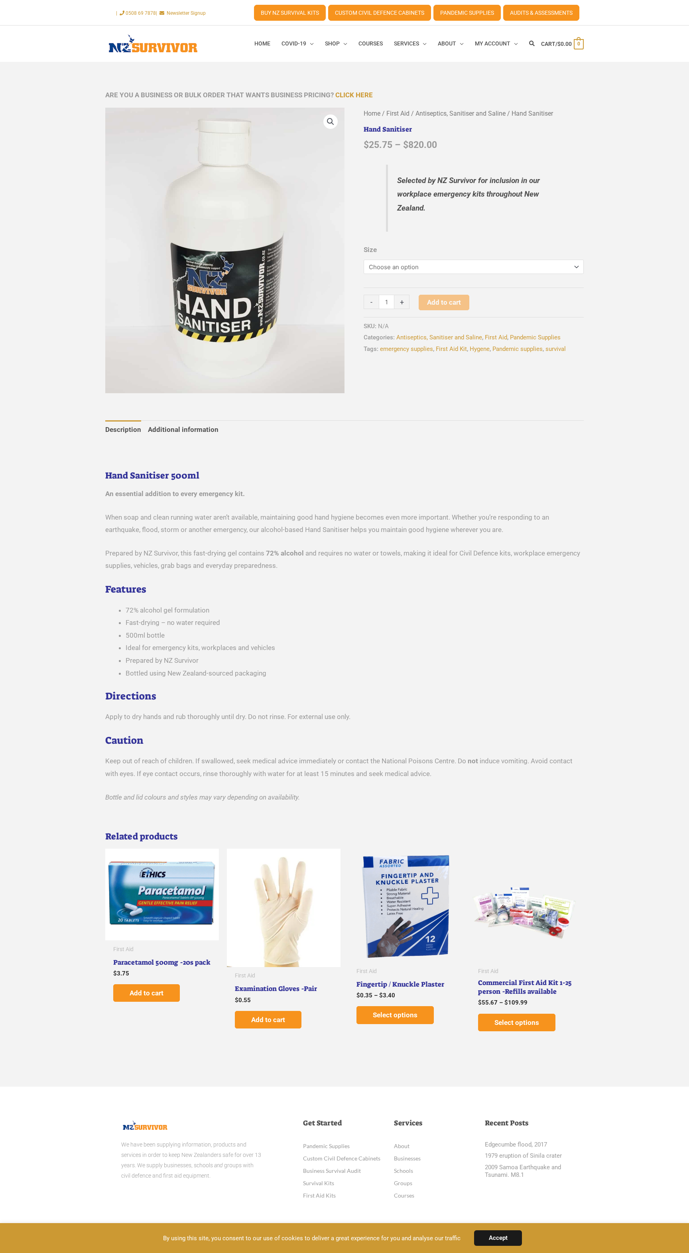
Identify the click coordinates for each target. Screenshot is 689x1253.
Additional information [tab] (183, 429)
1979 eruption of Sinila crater (523, 1155)
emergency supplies (406, 349)
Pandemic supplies (517, 349)
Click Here (354, 95)
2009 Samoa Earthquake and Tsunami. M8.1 (523, 1171)
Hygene (480, 349)
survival (555, 349)
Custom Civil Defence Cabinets (379, 13)
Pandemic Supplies (467, 13)
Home (372, 113)
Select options (395, 1015)
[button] (330, 121)
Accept (498, 1237)
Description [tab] (123, 429)
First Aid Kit (451, 349)
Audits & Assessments (541, 13)
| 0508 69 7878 (136, 13)
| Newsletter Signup (181, 13)
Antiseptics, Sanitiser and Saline (460, 113)
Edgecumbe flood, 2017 (516, 1144)
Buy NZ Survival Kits (290, 13)
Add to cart (444, 302)
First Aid (397, 113)
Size (370, 250)
